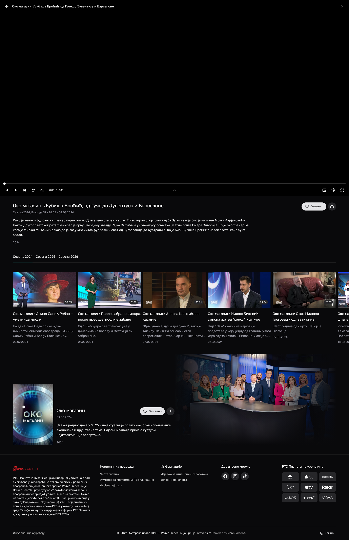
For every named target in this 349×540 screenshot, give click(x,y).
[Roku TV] (327, 487)
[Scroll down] (174, 190)
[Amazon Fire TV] (290, 487)
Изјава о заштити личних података (184, 474)
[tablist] (174, 258)
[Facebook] (225, 476)
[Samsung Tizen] (309, 497)
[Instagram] (235, 476)
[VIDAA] (327, 497)
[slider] (4, 183)
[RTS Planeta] (26, 468)
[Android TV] (327, 476)
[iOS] (309, 476)
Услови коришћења (174, 480)
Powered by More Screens (228, 533)
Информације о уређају (29, 533)
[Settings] (333, 190)
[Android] (290, 476)
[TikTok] (245, 476)
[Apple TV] (309, 487)
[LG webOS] (290, 497)
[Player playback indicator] (174, 98)
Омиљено (316, 206)
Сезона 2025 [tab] (45, 257)
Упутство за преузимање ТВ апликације (127, 480)
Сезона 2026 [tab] (68, 257)
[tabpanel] (174, 305)
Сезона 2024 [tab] (23, 257)
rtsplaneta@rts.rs (111, 485)
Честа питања (109, 474)
